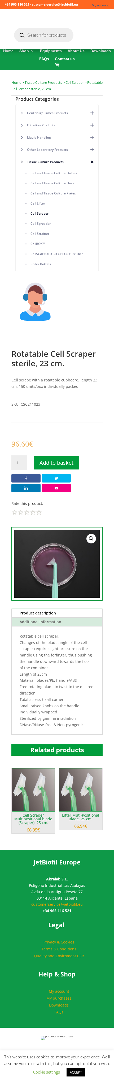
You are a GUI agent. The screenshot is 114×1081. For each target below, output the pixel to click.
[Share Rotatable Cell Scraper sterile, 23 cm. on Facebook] (26, 478)
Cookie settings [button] (46, 1072)
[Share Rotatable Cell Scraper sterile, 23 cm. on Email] (56, 488)
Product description (38, 613)
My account (100, 5)
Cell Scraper (74, 82)
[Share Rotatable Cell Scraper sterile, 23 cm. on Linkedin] (26, 488)
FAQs (44, 59)
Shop (24, 51)
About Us (76, 51)
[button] (91, 538)
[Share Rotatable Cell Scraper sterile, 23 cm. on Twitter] (56, 478)
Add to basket (56, 462)
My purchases (58, 998)
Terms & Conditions (58, 948)
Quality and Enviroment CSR (59, 955)
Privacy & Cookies (58, 942)
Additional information (40, 621)
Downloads (100, 51)
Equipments (51, 51)
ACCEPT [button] (76, 1072)
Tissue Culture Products (43, 82)
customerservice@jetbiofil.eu (57, 904)
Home (8, 51)
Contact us (65, 59)
